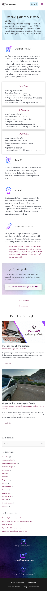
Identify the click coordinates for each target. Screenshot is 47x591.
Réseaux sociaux (7, 496)
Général (4, 473)
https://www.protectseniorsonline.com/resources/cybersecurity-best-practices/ (25, 247)
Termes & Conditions (14, 587)
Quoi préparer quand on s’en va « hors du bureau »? (17, 521)
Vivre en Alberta (7, 525)
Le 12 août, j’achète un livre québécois (13, 518)
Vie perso (5, 506)
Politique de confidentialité (31, 587)
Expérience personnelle (9, 463)
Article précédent (23, 301)
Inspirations (6, 480)
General (4, 477)
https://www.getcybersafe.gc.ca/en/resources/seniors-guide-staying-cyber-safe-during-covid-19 (25, 254)
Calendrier (5, 457)
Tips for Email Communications (11, 528)
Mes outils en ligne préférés (16, 345)
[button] (34, 4)
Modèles (4, 483)
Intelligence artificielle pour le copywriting (14, 531)
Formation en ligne (7, 467)
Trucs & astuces (7, 503)
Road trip (5, 500)
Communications (7, 460)
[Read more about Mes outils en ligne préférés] (23, 332)
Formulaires (5, 470)
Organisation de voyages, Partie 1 (19, 403)
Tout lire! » (8, 363)
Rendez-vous (6, 493)
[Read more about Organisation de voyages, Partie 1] (23, 384)
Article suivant (23, 306)
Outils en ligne (6, 486)
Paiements (5, 490)
